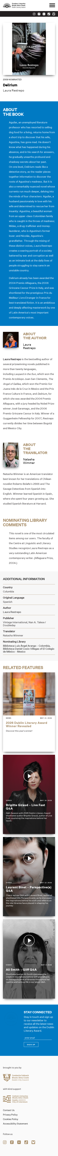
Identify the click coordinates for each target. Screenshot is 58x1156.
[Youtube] (44, 14)
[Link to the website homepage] (21, 5)
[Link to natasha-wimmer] (11, 454)
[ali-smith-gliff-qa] (29, 958)
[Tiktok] (49, 14)
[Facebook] (39, 14)
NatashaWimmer (29, 461)
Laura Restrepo (13, 90)
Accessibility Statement (15, 1123)
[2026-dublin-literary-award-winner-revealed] (29, 712)
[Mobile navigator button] (52, 5)
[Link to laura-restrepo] (11, 339)
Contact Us (9, 1110)
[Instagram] (34, 14)
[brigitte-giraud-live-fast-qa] (29, 794)
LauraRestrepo (29, 346)
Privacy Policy (10, 1114)
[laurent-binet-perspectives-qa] (29, 876)
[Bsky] (53, 14)
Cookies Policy (10, 1119)
